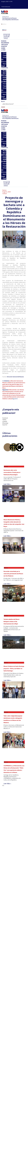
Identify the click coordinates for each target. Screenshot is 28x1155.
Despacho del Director (5, 59)
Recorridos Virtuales (6, 154)
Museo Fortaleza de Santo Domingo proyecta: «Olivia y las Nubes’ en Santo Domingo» (14, 669)
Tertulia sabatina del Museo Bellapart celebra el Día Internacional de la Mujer (11, 622)
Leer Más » (7, 484)
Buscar (3, 101)
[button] (14, 418)
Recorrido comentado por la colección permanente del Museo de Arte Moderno (13, 574)
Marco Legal (4, 95)
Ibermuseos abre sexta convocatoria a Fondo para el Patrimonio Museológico (12, 472)
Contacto (7, 99)
